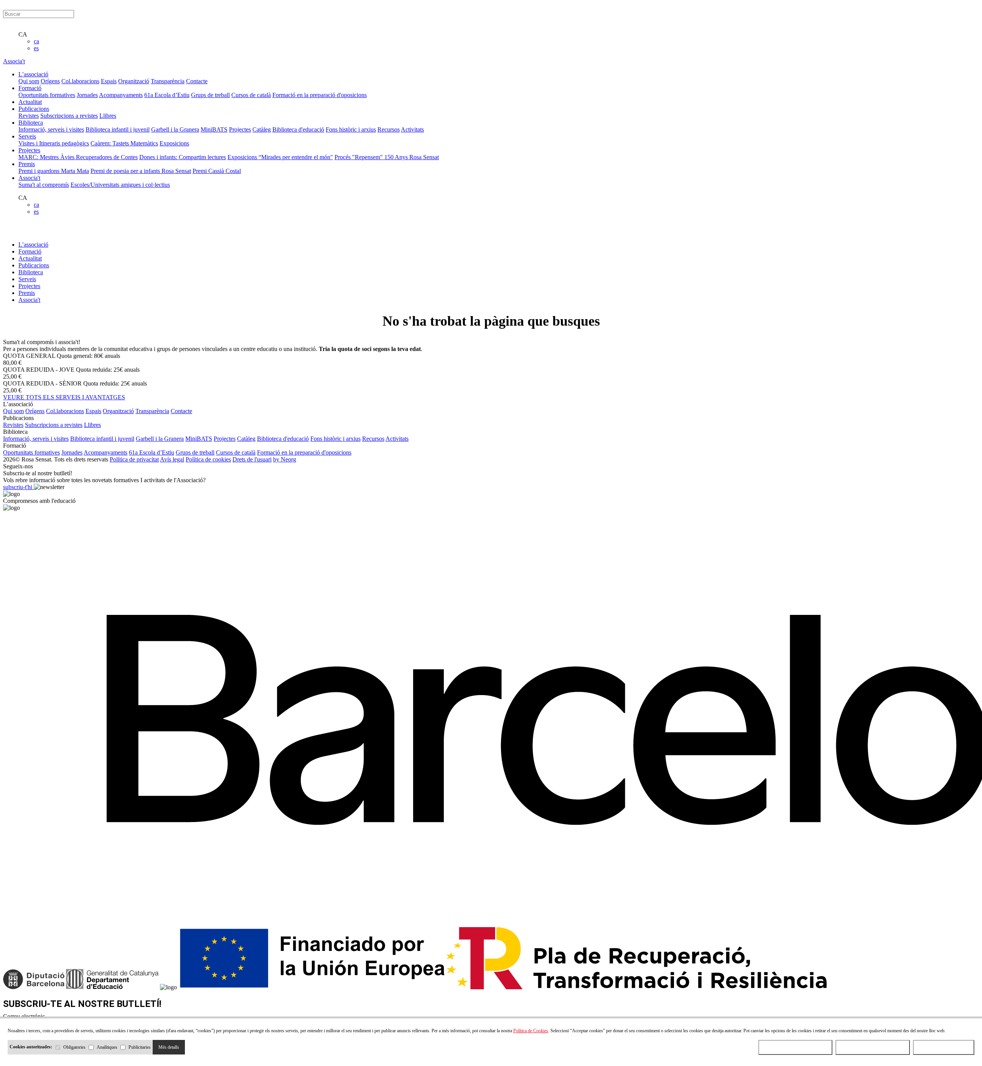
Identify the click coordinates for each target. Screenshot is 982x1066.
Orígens (50, 81)
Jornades (87, 95)
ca (36, 41)
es (36, 48)
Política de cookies (208, 459)
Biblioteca (30, 272)
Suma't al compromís (43, 184)
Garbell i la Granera (175, 129)
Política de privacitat (134, 459)
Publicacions (33, 265)
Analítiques (107, 1047)
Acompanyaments (121, 95)
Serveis (27, 279)
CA (22, 34)
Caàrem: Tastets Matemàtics (124, 143)
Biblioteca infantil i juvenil (118, 129)
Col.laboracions (80, 81)
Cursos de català (251, 95)
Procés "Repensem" (359, 157)
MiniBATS (214, 129)
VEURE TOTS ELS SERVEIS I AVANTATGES (64, 397)
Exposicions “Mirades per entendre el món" (280, 157)
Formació (29, 251)
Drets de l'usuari (252, 459)
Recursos (388, 129)
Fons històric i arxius (351, 129)
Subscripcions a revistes (69, 115)
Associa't (14, 61)
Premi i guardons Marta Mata (53, 171)
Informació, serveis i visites (51, 129)
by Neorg (284, 459)
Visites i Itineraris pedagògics (53, 143)
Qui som (28, 81)
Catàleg (261, 129)
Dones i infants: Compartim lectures (182, 157)
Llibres (107, 115)
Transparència (168, 81)
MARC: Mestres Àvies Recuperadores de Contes (78, 157)
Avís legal (172, 459)
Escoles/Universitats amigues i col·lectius (120, 184)
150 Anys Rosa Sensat (411, 157)
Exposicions (174, 143)
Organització (133, 81)
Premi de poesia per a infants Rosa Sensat (141, 171)
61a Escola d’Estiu (166, 95)
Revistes (28, 115)
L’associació (33, 244)
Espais (109, 81)
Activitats (412, 129)
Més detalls (168, 1047)
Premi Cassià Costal (217, 171)
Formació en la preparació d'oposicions (319, 95)
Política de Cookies (530, 1030)
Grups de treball (210, 95)
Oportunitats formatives (46, 95)
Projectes (240, 129)
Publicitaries (140, 1047)
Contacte (197, 81)
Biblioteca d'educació (298, 129)
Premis (26, 293)
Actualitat (30, 258)
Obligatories (74, 1047)
